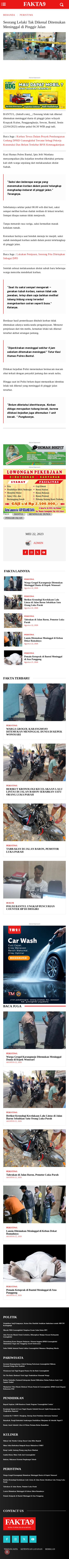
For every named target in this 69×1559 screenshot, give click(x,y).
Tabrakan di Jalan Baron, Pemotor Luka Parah (32, 1174)
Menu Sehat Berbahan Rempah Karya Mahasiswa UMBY (23, 1445)
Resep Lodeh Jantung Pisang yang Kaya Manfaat (20, 1450)
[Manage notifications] (7, 1552)
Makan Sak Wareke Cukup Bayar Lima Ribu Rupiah (22, 1441)
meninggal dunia (39, 514)
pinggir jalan (13, 518)
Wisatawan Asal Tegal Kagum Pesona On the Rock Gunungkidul (26, 1371)
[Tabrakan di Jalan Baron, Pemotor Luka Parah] (13, 620)
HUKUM (10, 903)
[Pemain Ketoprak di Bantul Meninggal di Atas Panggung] (13, 657)
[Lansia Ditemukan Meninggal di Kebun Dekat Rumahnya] (13, 639)
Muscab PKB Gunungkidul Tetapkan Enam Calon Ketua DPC (25, 1330)
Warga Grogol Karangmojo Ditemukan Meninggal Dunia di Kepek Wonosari (34, 732)
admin (38, 543)
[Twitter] (28, 67)
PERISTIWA (26, 15)
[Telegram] (43, 67)
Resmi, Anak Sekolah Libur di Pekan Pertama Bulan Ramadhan (26, 1425)
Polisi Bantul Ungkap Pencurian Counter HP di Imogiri (30, 908)
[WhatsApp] (50, 67)
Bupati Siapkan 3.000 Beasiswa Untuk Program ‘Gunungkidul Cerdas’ (28, 1404)
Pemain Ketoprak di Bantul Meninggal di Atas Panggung (23, 1496)
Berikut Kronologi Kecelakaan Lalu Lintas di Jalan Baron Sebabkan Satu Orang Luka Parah (42, 602)
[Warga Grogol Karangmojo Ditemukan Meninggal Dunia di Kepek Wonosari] (13, 583)
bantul (18, 514)
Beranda (9, 15)
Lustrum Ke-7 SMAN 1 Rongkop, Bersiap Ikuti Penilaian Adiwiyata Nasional (30, 1416)
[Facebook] (36, 67)
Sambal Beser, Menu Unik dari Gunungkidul (19, 1455)
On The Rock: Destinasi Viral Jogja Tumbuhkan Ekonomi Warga (26, 1375)
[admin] (29, 543)
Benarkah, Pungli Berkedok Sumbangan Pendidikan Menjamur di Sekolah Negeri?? (33, 1420)
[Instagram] (31, 552)
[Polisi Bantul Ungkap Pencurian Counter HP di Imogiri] (34, 879)
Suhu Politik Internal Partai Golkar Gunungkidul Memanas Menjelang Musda (31, 1348)
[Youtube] (43, 552)
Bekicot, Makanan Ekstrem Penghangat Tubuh (19, 1459)
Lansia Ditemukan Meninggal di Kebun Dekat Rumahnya (31, 1232)
